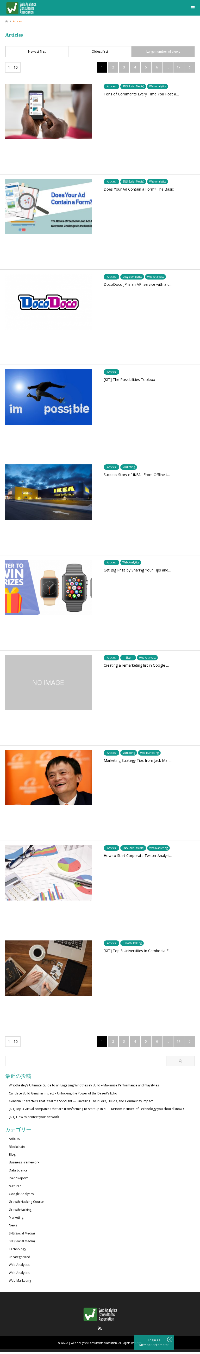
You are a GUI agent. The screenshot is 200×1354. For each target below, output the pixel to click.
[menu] (192, 8)
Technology (17, 1249)
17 (178, 67)
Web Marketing (20, 1280)
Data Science (18, 1170)
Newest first (37, 51)
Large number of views (163, 51)
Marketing (16, 1217)
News (13, 1225)
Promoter (161, 1345)
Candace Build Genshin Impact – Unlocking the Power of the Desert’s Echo (63, 1093)
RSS (100, 1328)
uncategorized (19, 1257)
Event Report (18, 1178)
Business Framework (24, 1162)
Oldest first (100, 51)
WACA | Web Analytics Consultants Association (89, 1343)
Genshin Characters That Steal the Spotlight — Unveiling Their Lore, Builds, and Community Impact (81, 1101)
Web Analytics (19, 1264)
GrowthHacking (20, 1210)
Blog (12, 1154)
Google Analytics (21, 1194)
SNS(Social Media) (22, 1233)
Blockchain (17, 1146)
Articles (14, 1138)
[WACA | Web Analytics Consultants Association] (21, 7)
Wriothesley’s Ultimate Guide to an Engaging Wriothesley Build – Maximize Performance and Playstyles (84, 1085)
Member (146, 1345)
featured (15, 1186)
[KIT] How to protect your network (34, 1117)
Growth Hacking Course (26, 1201)
